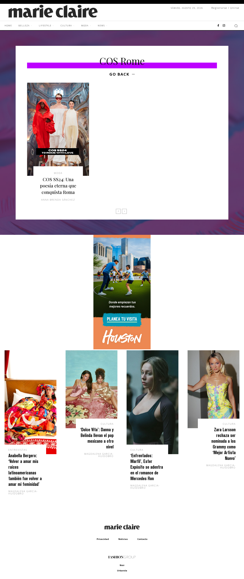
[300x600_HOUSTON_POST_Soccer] (122, 348)
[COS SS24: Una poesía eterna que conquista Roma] (58, 129)
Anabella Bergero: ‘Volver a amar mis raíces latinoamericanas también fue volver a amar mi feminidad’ (25, 469)
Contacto (142, 539)
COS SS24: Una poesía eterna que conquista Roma (58, 185)
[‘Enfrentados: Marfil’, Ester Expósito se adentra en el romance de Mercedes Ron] (152, 402)
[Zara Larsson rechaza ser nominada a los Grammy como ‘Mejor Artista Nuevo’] (213, 389)
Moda (58, 173)
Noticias (123, 539)
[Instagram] (224, 26)
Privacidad (103, 539)
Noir (122, 565)
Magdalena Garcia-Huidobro (23, 492)
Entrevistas (17, 450)
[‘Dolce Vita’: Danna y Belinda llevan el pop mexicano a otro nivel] (91, 389)
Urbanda (122, 570)
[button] (236, 25)
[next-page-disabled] (124, 211)
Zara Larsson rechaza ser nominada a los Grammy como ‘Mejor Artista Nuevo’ (223, 443)
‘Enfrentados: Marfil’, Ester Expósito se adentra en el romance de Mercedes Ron (146, 466)
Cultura (107, 424)
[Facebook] (218, 26)
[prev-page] (118, 211)
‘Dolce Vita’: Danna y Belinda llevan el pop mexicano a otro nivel (97, 438)
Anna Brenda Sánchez (58, 199)
